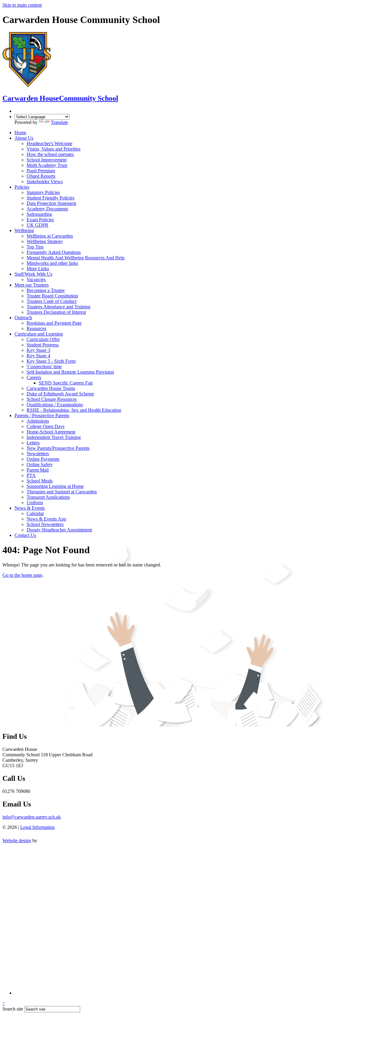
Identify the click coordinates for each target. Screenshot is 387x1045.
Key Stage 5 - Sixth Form (51, 361)
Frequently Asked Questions (54, 252)
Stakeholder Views (45, 181)
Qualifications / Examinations (55, 404)
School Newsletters (45, 524)
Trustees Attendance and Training (58, 306)
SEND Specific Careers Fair (66, 382)
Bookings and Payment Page (54, 323)
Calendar (35, 513)
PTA (31, 475)
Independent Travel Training (54, 437)
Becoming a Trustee (46, 290)
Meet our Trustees (32, 284)
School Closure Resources (52, 399)
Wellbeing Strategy (45, 241)
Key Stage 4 (38, 355)
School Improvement (47, 159)
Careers (34, 377)
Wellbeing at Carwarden (50, 236)
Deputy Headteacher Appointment (59, 529)
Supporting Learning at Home (55, 486)
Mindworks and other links (52, 263)
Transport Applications (48, 497)
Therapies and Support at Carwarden (62, 491)
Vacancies (36, 279)
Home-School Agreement (51, 431)
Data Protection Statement (51, 203)
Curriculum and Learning (39, 333)
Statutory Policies (43, 192)
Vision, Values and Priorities (53, 148)
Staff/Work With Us (33, 274)
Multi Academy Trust (47, 165)
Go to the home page (22, 575)
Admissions (38, 421)
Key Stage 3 (38, 350)
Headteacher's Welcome (49, 143)
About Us (24, 138)
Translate (59, 122)
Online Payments (43, 459)
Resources (36, 328)
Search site (12, 1008)
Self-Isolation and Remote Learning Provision (70, 372)
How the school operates (50, 154)
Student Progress (43, 344)
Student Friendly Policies (50, 197)
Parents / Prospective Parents (42, 415)
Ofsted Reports (41, 176)
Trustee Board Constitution (52, 295)
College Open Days (45, 426)
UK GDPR (37, 225)
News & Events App (46, 518)
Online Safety (40, 464)
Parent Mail (38, 469)
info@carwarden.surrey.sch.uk (31, 816)
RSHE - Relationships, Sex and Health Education (74, 410)
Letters (33, 442)
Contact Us (25, 535)
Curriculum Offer (43, 339)
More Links (38, 268)
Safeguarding (39, 214)
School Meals (40, 480)
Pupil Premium (41, 170)
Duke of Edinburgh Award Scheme (60, 393)
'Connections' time (44, 366)
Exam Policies (40, 219)
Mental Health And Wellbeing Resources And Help (76, 257)
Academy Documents (47, 208)
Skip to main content (22, 5)
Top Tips (35, 246)
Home (20, 132)
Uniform (35, 502)
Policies (22, 187)
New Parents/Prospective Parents (58, 448)
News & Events (30, 508)
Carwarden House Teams (51, 388)
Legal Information (37, 827)
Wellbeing (24, 230)
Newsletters (38, 453)
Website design (16, 840)
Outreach (23, 317)
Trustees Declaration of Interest (56, 312)
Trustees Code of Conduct (51, 301)
